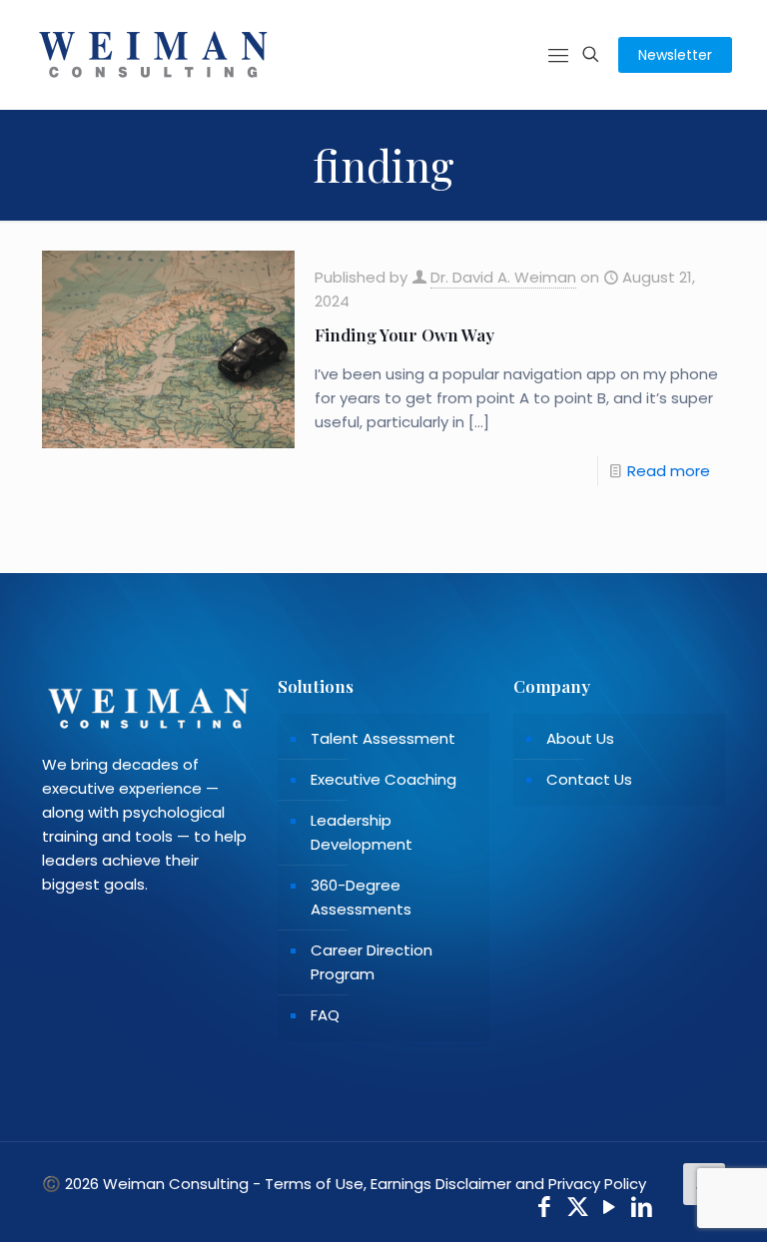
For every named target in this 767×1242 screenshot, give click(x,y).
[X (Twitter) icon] (577, 1209)
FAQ (325, 1014)
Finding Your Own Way (404, 334)
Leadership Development (361, 832)
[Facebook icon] (544, 1209)
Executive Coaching (383, 779)
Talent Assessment (383, 738)
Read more (668, 470)
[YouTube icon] (609, 1209)
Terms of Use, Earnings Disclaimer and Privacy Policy (455, 1183)
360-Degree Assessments (361, 897)
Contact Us (589, 779)
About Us (580, 738)
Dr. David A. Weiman (503, 277)
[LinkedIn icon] (642, 1209)
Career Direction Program (371, 961)
